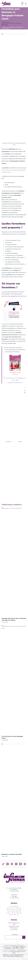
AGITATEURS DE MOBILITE (14, 956)
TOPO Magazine (14, 928)
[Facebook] (12, 864)
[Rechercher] (25, 3)
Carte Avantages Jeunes (14, 923)
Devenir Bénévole (19, 349)
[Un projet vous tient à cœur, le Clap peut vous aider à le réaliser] (14, 561)
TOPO (4, 956)
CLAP (14, 924)
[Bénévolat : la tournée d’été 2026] (14, 797)
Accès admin (15, 948)
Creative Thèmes (22, 950)
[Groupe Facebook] (25, 864)
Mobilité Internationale (14, 926)
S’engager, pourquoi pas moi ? (15, 382)
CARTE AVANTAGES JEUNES (17, 955)
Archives (4, 23)
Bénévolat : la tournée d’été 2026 (12, 854)
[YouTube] (16, 864)
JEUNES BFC (6, 955)
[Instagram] (7, 864)
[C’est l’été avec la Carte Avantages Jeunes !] (14, 679)
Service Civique (14, 929)
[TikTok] (3, 864)
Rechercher (15, 934)
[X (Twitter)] (20, 864)
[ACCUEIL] (2, 25)
